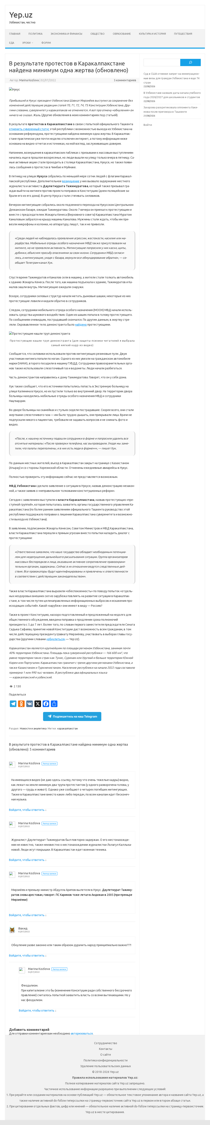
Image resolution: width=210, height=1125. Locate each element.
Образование (122, 33)
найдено (81, 324)
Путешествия (183, 33)
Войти (148, 124)
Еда (11, 42)
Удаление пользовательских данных (105, 1066)
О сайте (105, 1054)
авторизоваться (82, 1033)
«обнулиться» (55, 639)
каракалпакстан (67, 728)
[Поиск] (190, 62)
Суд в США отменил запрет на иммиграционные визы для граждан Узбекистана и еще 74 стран (172, 78)
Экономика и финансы (66, 33)
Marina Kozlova (29, 80)
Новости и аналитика (33, 728)
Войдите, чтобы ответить (27, 809)
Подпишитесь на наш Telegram (75, 716)
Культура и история (152, 33)
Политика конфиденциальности (106, 1060)
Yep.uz (20, 14)
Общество (97, 33)
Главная (14, 33)
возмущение (70, 181)
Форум (46, 42)
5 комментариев (125, 80)
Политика (35, 33)
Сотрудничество (105, 1043)
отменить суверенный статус (29, 129)
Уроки (26, 42)
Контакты (105, 1049)
